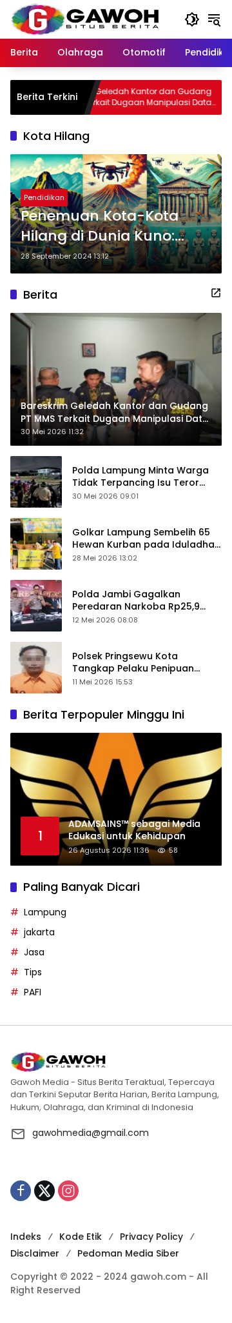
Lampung (45, 912)
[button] (192, 19)
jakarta (39, 932)
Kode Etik (80, 1236)
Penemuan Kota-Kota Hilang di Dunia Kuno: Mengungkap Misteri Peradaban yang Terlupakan (100, 226)
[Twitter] (44, 1190)
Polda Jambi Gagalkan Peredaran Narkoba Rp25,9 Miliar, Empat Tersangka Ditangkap (136, 600)
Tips (33, 972)
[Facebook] (20, 1190)
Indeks (25, 1236)
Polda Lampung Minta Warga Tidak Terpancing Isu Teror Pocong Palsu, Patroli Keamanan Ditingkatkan (140, 477)
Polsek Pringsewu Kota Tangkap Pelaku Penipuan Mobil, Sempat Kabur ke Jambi (143, 662)
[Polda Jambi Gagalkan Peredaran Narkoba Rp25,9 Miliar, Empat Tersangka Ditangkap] (36, 606)
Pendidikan (44, 197)
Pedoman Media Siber (128, 1253)
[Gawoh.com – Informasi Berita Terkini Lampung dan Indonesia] (84, 18)
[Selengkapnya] (216, 293)
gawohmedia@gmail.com (90, 1132)
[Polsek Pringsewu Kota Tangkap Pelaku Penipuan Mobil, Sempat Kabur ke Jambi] (36, 667)
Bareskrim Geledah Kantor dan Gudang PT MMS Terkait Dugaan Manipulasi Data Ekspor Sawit (112, 97)
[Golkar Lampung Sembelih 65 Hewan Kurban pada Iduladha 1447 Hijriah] (36, 544)
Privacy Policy (151, 1236)
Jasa (34, 952)
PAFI (32, 992)
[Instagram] (68, 1190)
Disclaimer (34, 1253)
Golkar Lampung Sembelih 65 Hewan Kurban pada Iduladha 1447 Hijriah (143, 539)
